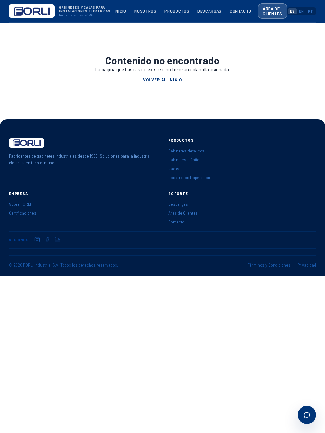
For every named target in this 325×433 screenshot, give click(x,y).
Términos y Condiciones (269, 265)
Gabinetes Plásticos (186, 159)
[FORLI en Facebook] (47, 239)
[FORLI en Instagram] (37, 239)
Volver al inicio (162, 79)
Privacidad (306, 265)
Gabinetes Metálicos (186, 150)
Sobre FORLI (20, 204)
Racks (173, 168)
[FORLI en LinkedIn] (57, 239)
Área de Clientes (272, 11)
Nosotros (145, 11)
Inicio (120, 11)
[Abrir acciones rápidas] (307, 415)
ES (292, 11)
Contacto (240, 11)
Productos (176, 11)
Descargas (209, 11)
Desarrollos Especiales (189, 177)
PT (310, 11)
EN (301, 11)
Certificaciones (22, 213)
